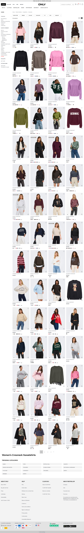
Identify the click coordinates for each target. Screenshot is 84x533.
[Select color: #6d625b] (67, 47)
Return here (24, 497)
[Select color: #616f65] (33, 276)
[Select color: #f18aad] (19, 104)
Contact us (24, 503)
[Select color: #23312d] (48, 104)
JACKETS (65, 464)
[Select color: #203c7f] (72, 47)
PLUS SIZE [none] (9, 4)
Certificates (3, 494)
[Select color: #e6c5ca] (31, 391)
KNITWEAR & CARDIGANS (69, 467)
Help (23, 481)
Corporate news (66, 491)
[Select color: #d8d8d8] (53, 47)
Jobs (64, 487)
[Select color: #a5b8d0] (37, 47)
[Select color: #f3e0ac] (16, 47)
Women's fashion (19, 12)
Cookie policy (24, 516)
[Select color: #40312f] (55, 47)
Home (14, 12)
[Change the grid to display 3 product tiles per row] (79, 18)
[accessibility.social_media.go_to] (36, 525)
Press (2, 491)
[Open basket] (82, 4)
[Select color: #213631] (36, 47)
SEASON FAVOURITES (7, 467)
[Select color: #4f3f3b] (36, 219)
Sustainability (3, 497)
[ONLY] (42, 5)
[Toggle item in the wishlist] (28, 22)
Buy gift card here (4, 487)
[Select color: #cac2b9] (55, 162)
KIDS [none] (14, 4)
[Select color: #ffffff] (54, 47)
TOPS (24, 464)
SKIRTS (65, 470)
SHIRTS (24, 473)
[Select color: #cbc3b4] (14, 47)
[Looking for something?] (73, 4)
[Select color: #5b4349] (31, 104)
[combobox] (17, 15)
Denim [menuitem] (22, 7)
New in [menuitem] (3, 7)
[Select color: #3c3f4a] (70, 133)
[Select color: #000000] (51, 47)
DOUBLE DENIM (46, 467)
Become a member (46, 491)
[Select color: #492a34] (48, 47)
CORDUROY (25, 470)
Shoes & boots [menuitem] (44, 7)
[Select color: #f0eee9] (33, 219)
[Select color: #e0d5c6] (18, 104)
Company (65, 484)
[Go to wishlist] (80, 4)
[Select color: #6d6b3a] (50, 47)
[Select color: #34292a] (31, 47)
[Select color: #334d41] (36, 162)
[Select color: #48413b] (50, 305)
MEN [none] (17, 4)
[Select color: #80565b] (14, 104)
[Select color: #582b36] (31, 219)
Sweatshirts (25, 12)
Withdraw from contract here (27, 491)
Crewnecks (30, 12)
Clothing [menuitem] (9, 7)
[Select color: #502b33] (50, 448)
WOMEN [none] (3, 4)
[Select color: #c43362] (32, 162)
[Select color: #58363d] (68, 47)
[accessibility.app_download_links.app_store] (73, 527)
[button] (21, 32)
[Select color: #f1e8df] (32, 448)
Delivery (23, 494)
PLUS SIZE (5, 470)
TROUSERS (25, 467)
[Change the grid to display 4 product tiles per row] (81, 18)
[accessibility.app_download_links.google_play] (66, 527)
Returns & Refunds (25, 500)
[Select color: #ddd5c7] (33, 47)
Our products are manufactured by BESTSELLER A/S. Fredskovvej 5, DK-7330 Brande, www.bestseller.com (71, 498)
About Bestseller (69, 481)
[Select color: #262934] (32, 47)
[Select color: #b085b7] (52, 47)
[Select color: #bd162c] (35, 47)
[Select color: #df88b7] (70, 47)
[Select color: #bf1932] (35, 162)
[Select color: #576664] (50, 219)
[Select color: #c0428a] (72, 133)
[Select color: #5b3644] (33, 448)
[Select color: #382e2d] (15, 47)
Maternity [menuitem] (36, 7)
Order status (24, 487)
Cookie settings (42, 532)
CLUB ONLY (46, 481)
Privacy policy (24, 513)
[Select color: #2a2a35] (73, 47)
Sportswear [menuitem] (29, 7)
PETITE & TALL (46, 464)
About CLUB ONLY (46, 484)
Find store (65, 494)
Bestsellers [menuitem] (16, 7)
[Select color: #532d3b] (66, 133)
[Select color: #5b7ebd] (33, 162)
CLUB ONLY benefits (47, 487)
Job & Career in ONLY (5, 500)
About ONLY (4, 481)
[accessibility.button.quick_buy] (28, 42)
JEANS (4, 464)
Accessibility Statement (26, 519)
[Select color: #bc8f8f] (13, 47)
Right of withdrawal (26, 509)
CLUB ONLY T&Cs (46, 494)
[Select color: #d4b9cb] (34, 47)
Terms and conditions (26, 506)
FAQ (22, 484)
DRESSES (5, 473)
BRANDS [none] (21, 4)
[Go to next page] (54, 452)
